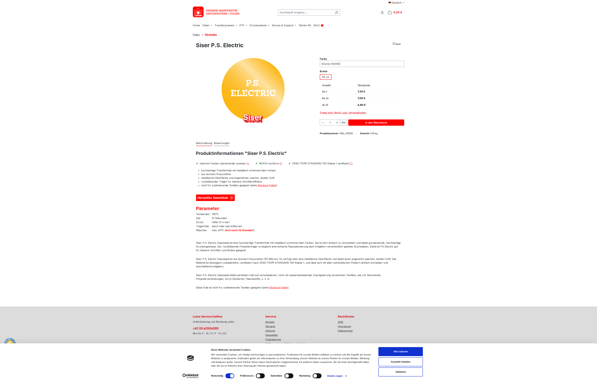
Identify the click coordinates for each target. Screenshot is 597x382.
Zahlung (270, 330)
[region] (253, 93)
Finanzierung (273, 339)
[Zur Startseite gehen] (216, 12)
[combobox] (305, 12)
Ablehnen (401, 372)
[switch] (260, 375)
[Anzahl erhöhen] (337, 122)
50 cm (325, 77)
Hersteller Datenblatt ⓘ (215, 197)
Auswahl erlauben (400, 361)
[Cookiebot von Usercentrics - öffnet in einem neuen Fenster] (190, 376)
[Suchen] (336, 12)
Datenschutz (345, 330)
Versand (270, 326)
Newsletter (271, 335)
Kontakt (269, 322)
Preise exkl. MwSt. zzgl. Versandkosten (343, 112)
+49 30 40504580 (206, 328)
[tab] (204, 143)
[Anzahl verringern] (323, 122)
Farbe (323, 58)
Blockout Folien (267, 185)
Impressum (344, 326)
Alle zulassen (400, 351)
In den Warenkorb (376, 122)
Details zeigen (335, 376)
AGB (340, 322)
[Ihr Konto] (382, 12)
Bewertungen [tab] (222, 143)
